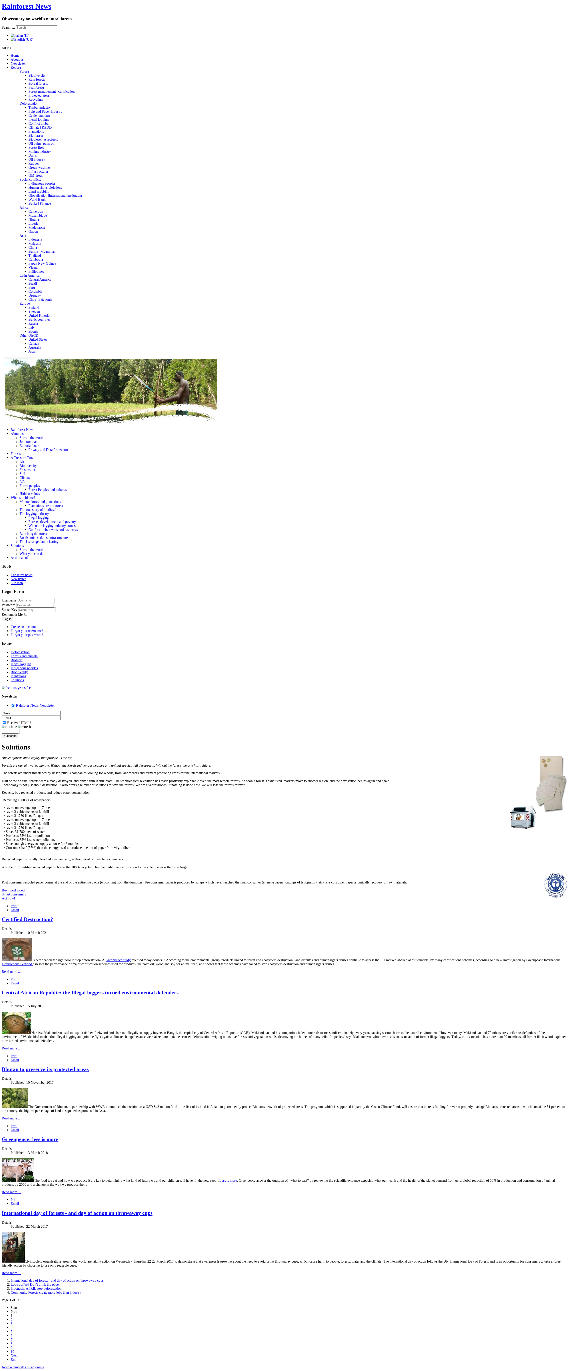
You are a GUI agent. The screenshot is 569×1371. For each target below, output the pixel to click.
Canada (33, 343)
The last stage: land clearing (39, 542)
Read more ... (11, 971)
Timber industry (39, 107)
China (32, 247)
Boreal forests (38, 83)
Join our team (29, 442)
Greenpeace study (118, 960)
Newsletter (18, 63)
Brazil (32, 283)
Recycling (35, 99)
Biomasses (35, 135)
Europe (25, 303)
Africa (24, 207)
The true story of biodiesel (38, 510)
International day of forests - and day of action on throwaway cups (77, 1213)
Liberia (33, 223)
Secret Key (10, 610)
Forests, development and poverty (52, 522)
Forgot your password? (27, 635)
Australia (34, 347)
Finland (33, 307)
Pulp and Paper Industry (45, 111)
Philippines (36, 271)
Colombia (35, 291)
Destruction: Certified (17, 964)
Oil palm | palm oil (41, 143)
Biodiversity (37, 75)
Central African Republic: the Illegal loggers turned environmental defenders (90, 992)
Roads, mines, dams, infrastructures (44, 538)
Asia (23, 235)
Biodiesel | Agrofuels (43, 139)
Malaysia (34, 243)
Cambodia (35, 259)
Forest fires (36, 147)
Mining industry (39, 151)
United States (37, 339)
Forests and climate (24, 656)
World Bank (37, 199)
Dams (32, 155)
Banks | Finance (39, 203)
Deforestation (29, 103)
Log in (7, 619)
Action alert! (19, 558)
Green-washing (39, 167)
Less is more (228, 1180)
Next (14, 1355)
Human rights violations (45, 187)
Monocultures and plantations (40, 502)
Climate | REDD (40, 127)
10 (12, 1351)
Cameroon (35, 211)
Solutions (17, 546)
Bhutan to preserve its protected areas (45, 1069)
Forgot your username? (27, 631)
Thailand (34, 255)
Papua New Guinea (42, 263)
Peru (31, 287)
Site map (17, 583)
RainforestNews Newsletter (35, 705)
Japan (32, 351)
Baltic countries (39, 319)
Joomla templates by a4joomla (23, 1367)
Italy (31, 327)
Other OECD (29, 335)
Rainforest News (26, 6)
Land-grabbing (38, 191)
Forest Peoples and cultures (47, 490)
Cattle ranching (39, 115)
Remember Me (12, 614)
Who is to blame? (23, 498)
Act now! (8, 898)
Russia (33, 323)
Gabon (33, 231)
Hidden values (30, 494)
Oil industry (36, 159)
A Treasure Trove (23, 458)
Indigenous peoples (42, 183)
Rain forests (36, 79)
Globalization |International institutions (55, 195)
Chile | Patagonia (40, 299)
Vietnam (34, 267)
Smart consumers (14, 894)
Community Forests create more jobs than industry (46, 1292)
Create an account (23, 627)
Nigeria (33, 219)
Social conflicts (30, 179)
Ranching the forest (33, 534)
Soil (22, 474)
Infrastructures (38, 171)
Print (14, 906)
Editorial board (30, 446)
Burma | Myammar (41, 251)
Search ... (8, 27)
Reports (16, 67)
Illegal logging (38, 119)
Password (9, 605)
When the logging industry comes (52, 526)
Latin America (30, 275)
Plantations (36, 131)
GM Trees (35, 175)
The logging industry (34, 514)
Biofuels (16, 660)
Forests (25, 71)
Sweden (34, 311)
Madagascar (36, 227)
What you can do (32, 554)
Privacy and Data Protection (48, 450)
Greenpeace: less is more (30, 1139)
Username (9, 600)
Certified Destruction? (27, 919)
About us (17, 59)
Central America (39, 279)
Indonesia (35, 239)
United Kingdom (40, 315)
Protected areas (39, 95)
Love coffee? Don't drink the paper (35, 1284)
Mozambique (37, 215)
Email (15, 910)
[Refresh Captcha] (24, 727)
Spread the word (31, 438)
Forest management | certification (51, 91)
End (13, 1359)
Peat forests (36, 87)
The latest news (21, 575)
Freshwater (27, 470)
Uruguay (34, 295)
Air (22, 462)
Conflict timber (39, 123)
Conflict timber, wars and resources (53, 530)
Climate (25, 478)
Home (15, 55)
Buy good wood (13, 890)
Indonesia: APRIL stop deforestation (36, 1288)
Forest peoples (30, 486)
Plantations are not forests (46, 506)
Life (22, 482)
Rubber (33, 163)
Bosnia (33, 331)
